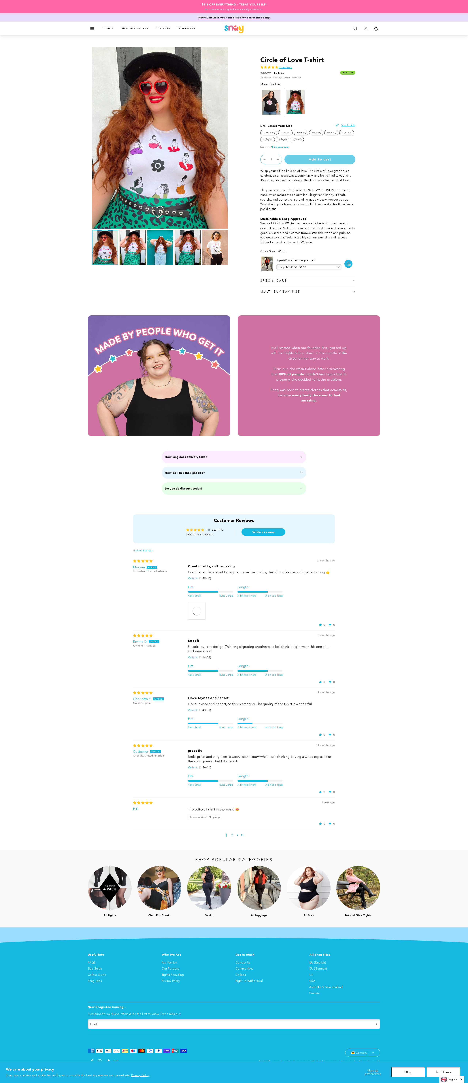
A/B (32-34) (269, 132)
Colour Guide (97, 974)
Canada (314, 993)
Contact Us (242, 962)
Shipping (277, 77)
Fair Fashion (170, 962)
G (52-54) (347, 132)
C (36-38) (285, 132)
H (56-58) (269, 140)
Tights (108, 28)
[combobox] (451, 1079)
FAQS (91, 962)
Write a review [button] (263, 532)
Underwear (186, 28)
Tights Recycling (173, 974)
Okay (408, 1072)
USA (312, 981)
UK (311, 974)
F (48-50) (331, 132)
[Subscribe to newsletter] (376, 1024)
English (453, 1079)
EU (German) (318, 968)
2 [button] (232, 835)
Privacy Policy (140, 1075)
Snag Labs (95, 981)
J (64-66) (296, 139)
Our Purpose (171, 968)
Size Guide (95, 968)
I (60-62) (283, 140)
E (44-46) (316, 132)
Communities (244, 968)
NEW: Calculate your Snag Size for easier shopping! (234, 17)
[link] (365, 28)
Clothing (163, 28)
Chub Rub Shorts (134, 28)
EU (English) (317, 962)
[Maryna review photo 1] (196, 611)
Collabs (240, 974)
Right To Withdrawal (249, 981)
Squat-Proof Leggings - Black (296, 260)
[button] (92, 28)
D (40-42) (301, 132)
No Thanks (443, 1072)
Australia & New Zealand (326, 987)
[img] (143, 561)
